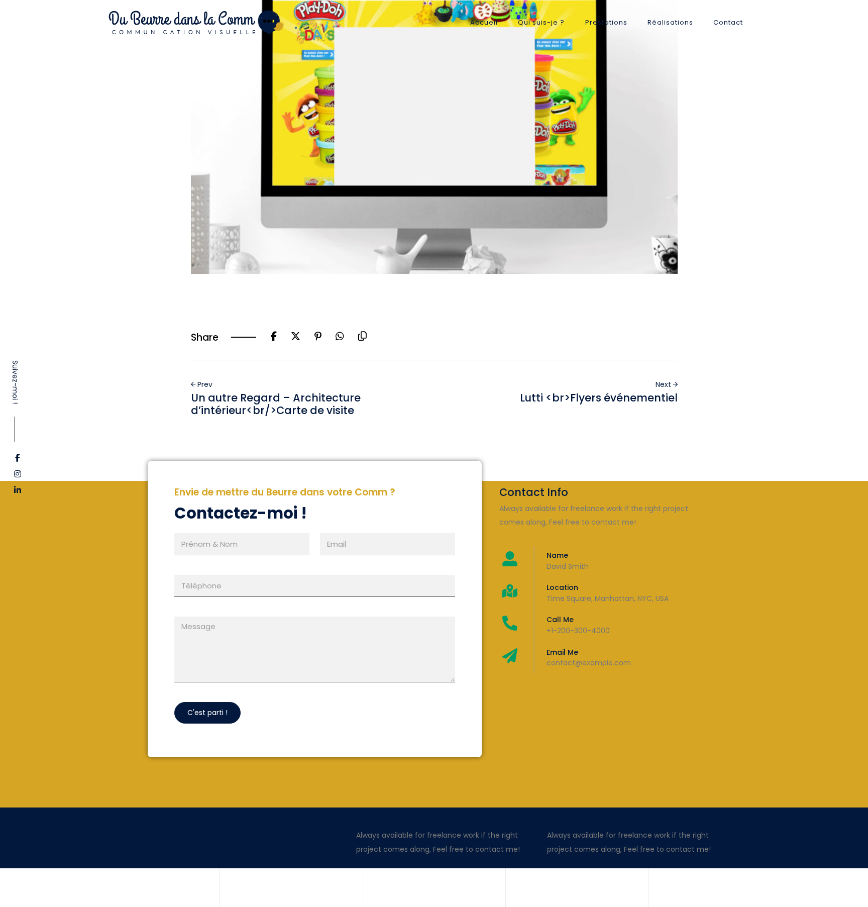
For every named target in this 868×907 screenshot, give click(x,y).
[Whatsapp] (340, 337)
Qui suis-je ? (541, 22)
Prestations (606, 22)
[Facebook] (274, 337)
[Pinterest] (318, 337)
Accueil (484, 22)
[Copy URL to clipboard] (362, 337)
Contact (728, 22)
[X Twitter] (295, 337)
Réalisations (670, 22)
